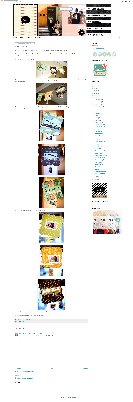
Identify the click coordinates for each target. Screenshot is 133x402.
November (98, 102)
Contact (28, 37)
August (97, 108)
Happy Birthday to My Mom (102, 144)
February (97, 122)
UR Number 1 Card (100, 126)
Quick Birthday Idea (100, 141)
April (96, 118)
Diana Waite (22, 333)
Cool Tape (98, 148)
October (97, 104)
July (96, 111)
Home (22, 37)
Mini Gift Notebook (100, 173)
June (96, 113)
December (98, 99)
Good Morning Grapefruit (101, 160)
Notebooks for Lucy (100, 146)
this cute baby (29, 50)
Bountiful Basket (99, 133)
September (98, 106)
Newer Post (18, 368)
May (96, 115)
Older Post (85, 368)
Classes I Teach (37, 37)
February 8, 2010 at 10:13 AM (34, 333)
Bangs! (97, 169)
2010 (95, 97)
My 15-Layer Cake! (100, 124)
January (97, 176)
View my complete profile (99, 48)
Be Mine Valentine (100, 157)
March (97, 120)
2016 (95, 84)
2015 (95, 86)
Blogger (74, 397)
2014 (95, 88)
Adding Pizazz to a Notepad (102, 171)
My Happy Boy (99, 131)
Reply (20, 338)
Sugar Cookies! (99, 153)
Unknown (96, 45)
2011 (95, 95)
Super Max (98, 136)
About (16, 37)
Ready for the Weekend (101, 129)
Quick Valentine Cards (101, 151)
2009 (95, 179)
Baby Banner (22, 321)
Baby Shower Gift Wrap (101, 155)
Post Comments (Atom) (28, 371)
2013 (95, 91)
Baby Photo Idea (99, 164)
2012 (95, 93)
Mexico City (98, 166)
